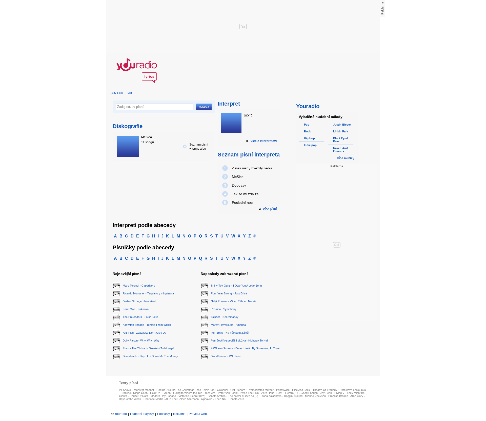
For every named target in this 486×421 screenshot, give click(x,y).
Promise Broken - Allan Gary (345, 395)
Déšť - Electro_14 (287, 392)
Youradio (120, 414)
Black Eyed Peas (340, 140)
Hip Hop (309, 138)
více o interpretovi (264, 141)
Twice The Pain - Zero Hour (257, 392)
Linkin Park (340, 131)
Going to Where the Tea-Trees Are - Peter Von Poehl (205, 392)
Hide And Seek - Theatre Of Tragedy (314, 389)
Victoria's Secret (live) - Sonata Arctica (202, 395)
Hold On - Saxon (160, 392)
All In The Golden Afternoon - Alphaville (188, 398)
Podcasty (163, 414)
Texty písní (116, 92)
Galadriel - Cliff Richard (231, 389)
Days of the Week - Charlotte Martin (141, 398)
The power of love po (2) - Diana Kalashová (254, 395)
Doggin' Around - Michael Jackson (305, 395)
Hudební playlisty (142, 414)
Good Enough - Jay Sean (316, 392)
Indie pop (310, 145)
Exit (130, 92)
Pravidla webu (199, 414)
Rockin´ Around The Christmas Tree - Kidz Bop (185, 389)
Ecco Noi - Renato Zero (229, 398)
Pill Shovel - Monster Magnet (136, 389)
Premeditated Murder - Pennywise (269, 389)
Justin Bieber (342, 124)
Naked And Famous (340, 150)
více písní (270, 209)
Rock (307, 131)
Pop (306, 124)
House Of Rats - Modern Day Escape (153, 395)
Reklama (179, 414)
